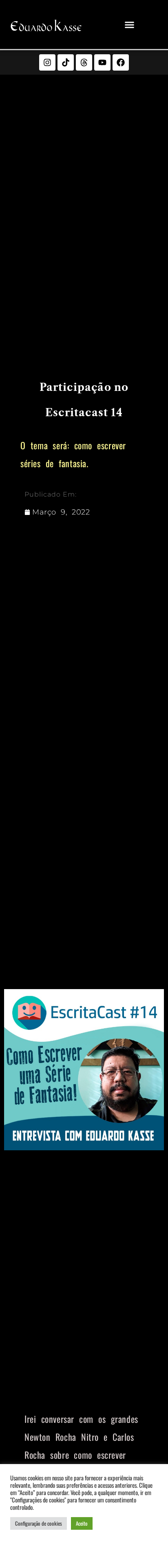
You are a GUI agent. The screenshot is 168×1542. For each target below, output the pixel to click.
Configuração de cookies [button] (38, 1523)
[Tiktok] (65, 62)
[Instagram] (47, 62)
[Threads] (84, 62)
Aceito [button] (82, 1523)
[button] (129, 24)
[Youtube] (102, 62)
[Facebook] (121, 62)
